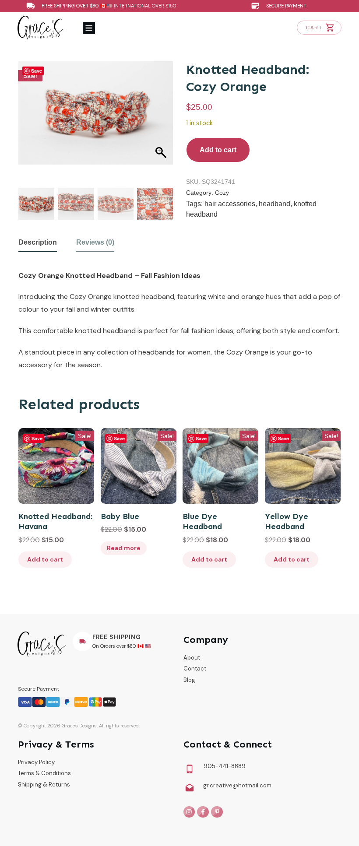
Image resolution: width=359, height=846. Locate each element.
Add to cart (218, 150)
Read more (124, 548)
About (191, 657)
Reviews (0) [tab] (95, 242)
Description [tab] (37, 242)
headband (274, 203)
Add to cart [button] (45, 559)
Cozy (222, 192)
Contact (194, 668)
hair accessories (229, 203)
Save (36, 70)
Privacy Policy (36, 762)
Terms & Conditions (44, 773)
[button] (158, 135)
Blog (189, 680)
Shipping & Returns (44, 784)
